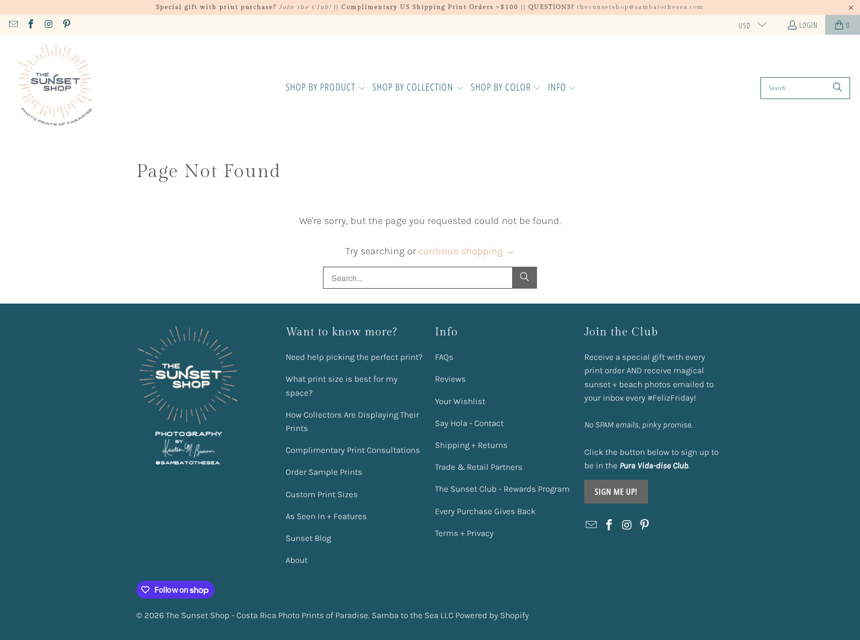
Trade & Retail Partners (479, 467)
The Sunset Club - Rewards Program (502, 489)
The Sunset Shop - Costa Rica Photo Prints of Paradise (267, 615)
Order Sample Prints (324, 472)
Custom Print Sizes (322, 494)
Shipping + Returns (471, 445)
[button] (326, 88)
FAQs (444, 357)
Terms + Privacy (464, 533)
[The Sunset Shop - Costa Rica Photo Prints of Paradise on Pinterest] (66, 25)
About (297, 560)
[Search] (837, 88)
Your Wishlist (460, 401)
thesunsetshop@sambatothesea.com (640, 6)
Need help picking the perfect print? (354, 357)
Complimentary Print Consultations (353, 450)
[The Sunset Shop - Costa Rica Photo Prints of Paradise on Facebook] (30, 25)
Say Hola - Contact (469, 423)
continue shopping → (467, 251)
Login (808, 25)
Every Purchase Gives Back (485, 511)
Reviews (450, 379)
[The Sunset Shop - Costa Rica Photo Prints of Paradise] (56, 88)
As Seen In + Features (326, 516)
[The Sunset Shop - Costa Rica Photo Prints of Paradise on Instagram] (48, 25)
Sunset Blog (308, 538)
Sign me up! (616, 491)
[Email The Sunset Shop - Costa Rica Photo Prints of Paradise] (12, 25)
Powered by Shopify (492, 615)
